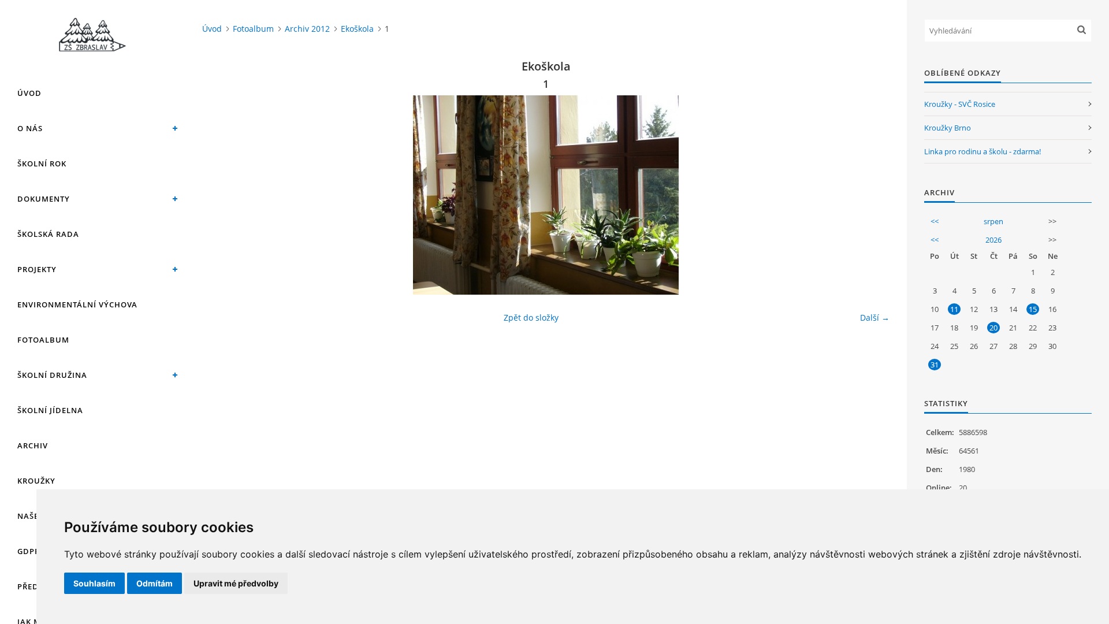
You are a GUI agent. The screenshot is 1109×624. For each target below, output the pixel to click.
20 (993, 327)
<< (935, 221)
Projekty (37, 269)
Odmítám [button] (154, 583)
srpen (993, 221)
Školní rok (41, 163)
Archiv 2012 (307, 28)
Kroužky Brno (947, 127)
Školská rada (48, 234)
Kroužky (36, 481)
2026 (993, 240)
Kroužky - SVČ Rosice (959, 104)
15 (1033, 309)
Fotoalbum (43, 340)
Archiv (32, 445)
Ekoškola (357, 28)
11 (954, 309)
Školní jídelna (50, 410)
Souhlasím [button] (94, 583)
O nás (30, 128)
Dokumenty (43, 199)
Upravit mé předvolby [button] (235, 583)
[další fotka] (871, 195)
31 (935, 364)
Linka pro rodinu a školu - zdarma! (982, 151)
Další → (875, 317)
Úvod (29, 93)
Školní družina (52, 375)
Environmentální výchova (77, 304)
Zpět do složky (531, 317)
